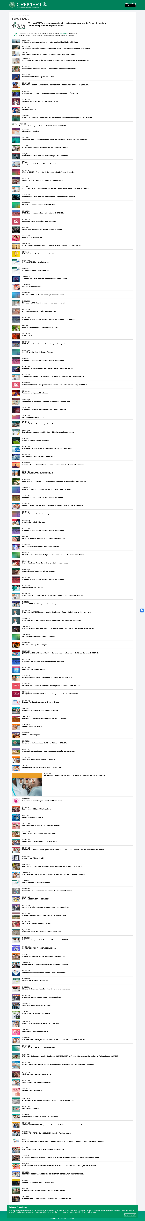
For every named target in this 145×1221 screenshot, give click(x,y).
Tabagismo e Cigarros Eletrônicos (35, 393)
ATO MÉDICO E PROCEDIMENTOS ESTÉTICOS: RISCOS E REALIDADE (47, 448)
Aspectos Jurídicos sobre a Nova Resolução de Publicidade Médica (47, 368)
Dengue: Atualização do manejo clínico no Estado (40, 702)
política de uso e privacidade (86, 1212)
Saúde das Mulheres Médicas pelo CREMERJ (39, 221)
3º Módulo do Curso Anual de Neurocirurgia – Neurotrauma (44, 278)
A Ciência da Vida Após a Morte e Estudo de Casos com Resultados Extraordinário (53, 465)
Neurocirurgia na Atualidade (32, 587)
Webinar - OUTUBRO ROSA (32, 237)
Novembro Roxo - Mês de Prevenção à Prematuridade (42, 180)
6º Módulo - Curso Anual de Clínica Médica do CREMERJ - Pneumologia (48, 319)
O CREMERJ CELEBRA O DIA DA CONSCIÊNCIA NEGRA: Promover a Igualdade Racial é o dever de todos (60, 1158)
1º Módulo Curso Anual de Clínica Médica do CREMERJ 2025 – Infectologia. (50, 93)
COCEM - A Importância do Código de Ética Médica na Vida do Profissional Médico (53, 555)
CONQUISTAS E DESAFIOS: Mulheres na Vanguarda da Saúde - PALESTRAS (50, 694)
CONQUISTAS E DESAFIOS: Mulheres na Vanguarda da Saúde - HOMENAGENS (51, 686)
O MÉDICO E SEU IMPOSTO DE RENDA (36, 1013)
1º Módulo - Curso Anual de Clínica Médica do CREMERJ (43, 661)
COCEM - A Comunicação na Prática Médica (38, 205)
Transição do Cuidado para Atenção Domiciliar (39, 164)
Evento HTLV (27, 336)
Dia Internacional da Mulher (32, 1090)
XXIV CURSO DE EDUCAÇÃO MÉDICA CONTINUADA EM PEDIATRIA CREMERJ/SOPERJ (53, 376)
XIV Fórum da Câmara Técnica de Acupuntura (39, 833)
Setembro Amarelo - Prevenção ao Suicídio (38, 254)
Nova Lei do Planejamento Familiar (35, 1031)
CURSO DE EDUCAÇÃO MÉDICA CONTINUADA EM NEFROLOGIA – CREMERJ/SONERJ (53, 506)
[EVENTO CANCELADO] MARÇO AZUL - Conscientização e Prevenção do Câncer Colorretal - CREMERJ (60, 653)
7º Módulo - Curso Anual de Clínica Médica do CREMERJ (43, 213)
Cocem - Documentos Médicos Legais (36, 514)
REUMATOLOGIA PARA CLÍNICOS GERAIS (37, 473)
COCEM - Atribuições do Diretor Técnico (37, 352)
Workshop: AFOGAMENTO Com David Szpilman (40, 710)
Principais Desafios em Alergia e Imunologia (38, 571)
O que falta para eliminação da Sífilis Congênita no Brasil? (43, 1190)
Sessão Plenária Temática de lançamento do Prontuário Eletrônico (47, 891)
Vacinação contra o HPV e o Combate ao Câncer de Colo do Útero (47, 677)
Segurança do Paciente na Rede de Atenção (38, 759)
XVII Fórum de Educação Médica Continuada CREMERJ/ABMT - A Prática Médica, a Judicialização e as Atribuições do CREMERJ (70, 1056)
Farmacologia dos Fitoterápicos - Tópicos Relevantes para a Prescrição (49, 68)
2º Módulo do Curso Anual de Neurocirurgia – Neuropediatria (45, 344)
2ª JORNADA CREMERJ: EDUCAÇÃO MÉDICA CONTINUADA (44, 915)
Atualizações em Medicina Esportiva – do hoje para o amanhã (45, 147)
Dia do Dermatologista (30, 131)
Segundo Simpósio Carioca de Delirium (36, 1082)
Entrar (130, 6)
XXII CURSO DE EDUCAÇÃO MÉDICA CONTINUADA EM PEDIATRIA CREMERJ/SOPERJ (75, 776)
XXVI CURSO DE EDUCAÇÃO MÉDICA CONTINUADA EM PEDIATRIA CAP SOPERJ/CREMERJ (55, 85)
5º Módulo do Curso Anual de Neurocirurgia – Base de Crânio (45, 156)
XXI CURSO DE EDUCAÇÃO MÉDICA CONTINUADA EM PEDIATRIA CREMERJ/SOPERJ (53, 1174)
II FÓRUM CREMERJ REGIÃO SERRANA (36, 883)
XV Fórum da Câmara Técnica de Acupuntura (39, 311)
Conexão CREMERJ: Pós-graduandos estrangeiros (41, 604)
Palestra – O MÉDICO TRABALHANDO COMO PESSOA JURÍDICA (45, 907)
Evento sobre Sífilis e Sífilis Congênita (36, 809)
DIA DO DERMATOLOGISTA (32, 726)
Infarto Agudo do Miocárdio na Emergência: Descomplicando (45, 563)
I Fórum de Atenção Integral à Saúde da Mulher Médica (42, 801)
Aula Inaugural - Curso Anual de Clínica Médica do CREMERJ (44, 718)
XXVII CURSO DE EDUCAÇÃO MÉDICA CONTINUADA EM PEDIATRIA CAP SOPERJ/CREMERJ (55, 60)
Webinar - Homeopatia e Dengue (34, 645)
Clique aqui (64, 33)
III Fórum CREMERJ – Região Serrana (35, 262)
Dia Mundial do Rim (29, 109)
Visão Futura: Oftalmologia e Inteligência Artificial (40, 547)
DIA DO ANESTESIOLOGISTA (32, 817)
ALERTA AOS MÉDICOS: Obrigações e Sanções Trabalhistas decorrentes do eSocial (53, 1125)
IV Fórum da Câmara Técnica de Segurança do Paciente (43, 1149)
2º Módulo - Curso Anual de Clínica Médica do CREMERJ (43, 579)
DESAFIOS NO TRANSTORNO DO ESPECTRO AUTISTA (42, 767)
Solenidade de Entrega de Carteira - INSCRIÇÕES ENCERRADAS (42, 126)
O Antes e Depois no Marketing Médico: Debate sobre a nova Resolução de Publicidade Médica (58, 628)
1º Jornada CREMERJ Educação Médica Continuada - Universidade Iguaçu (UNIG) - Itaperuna (56, 612)
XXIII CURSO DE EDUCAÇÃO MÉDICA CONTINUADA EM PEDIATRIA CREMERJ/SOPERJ (53, 596)
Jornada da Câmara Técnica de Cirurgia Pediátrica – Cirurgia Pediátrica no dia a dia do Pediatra (58, 1064)
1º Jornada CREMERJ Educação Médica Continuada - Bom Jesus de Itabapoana (51, 620)
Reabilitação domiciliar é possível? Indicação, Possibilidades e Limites (48, 54)
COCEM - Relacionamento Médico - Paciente (39, 637)
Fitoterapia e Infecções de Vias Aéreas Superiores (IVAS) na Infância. (48, 751)
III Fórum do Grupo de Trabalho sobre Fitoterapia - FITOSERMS (45, 940)
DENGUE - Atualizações (31, 735)
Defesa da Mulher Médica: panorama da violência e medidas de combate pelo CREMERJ (55, 385)
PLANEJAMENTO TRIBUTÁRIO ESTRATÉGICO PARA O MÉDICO (45, 964)
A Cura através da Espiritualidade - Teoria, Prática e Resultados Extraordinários (52, 246)
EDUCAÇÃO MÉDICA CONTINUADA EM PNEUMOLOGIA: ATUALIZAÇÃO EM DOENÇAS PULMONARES (59, 1166)
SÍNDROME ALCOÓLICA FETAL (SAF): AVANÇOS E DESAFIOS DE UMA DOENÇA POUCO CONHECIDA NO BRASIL (63, 850)
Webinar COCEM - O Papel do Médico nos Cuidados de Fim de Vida (47, 489)
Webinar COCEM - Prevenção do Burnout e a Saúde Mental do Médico (48, 172)
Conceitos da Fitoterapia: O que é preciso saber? (40, 1117)
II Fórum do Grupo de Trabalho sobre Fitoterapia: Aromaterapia (46, 989)
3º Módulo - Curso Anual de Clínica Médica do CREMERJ (43, 530)
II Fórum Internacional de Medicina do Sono (38, 1182)
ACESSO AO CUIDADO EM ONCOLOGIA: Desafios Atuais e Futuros (46, 1133)
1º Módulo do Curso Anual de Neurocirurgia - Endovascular (44, 409)
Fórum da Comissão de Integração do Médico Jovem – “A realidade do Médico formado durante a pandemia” (63, 1141)
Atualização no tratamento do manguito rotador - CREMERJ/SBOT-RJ (48, 1100)
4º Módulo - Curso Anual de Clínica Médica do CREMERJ (43, 497)
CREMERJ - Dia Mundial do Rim (33, 669)
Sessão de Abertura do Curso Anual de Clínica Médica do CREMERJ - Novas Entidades (54, 139)
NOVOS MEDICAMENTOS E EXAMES (35, 899)
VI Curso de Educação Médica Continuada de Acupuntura (43, 538)
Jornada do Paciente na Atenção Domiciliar (38, 424)
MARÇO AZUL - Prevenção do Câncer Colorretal (40, 1023)
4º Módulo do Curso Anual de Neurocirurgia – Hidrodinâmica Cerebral (48, 197)
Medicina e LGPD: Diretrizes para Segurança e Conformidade (45, 303)
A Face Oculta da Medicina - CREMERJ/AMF (38, 1048)
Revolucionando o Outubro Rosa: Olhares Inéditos (41, 825)
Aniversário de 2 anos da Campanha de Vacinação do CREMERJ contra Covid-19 (52, 866)
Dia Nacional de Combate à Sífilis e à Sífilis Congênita (42, 229)
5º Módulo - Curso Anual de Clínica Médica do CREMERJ (43, 360)
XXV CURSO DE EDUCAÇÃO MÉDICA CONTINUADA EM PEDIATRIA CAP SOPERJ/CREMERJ (55, 188)
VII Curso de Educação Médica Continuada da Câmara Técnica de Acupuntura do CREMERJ (56, 48)
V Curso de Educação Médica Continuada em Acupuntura (43, 956)
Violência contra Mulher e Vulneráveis (36, 1074)
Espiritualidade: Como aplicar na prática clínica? (40, 842)
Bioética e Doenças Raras (31, 287)
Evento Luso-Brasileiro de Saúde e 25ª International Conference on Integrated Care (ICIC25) (57, 118)
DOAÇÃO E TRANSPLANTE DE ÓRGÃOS (36, 923)
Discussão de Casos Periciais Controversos (38, 457)
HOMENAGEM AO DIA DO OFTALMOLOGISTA (39, 948)
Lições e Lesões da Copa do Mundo (35, 440)
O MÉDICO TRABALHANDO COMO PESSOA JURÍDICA (41, 997)
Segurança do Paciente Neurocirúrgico (36, 1005)
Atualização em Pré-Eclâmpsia (33, 522)
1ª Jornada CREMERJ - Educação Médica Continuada (41, 932)
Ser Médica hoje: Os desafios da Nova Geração (40, 101)
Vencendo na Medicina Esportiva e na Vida (38, 77)
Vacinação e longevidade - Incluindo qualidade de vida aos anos (46, 401)
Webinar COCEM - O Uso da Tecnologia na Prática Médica (43, 295)
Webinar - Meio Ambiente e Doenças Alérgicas (40, 327)
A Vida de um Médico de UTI (33, 858)
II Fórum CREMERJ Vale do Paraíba (35, 981)
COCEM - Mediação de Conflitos (34, 417)
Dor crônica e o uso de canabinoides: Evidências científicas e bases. (48, 432)
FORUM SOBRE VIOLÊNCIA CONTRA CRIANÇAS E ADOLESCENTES (46, 1198)
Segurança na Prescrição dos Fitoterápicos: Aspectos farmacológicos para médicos (54, 481)
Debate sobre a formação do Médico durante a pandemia (43, 973)
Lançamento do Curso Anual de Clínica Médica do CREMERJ (44, 743)
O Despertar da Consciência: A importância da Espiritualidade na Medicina (50, 42)
